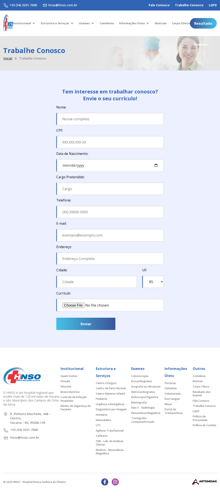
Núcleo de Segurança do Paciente (76, 407)
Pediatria (101, 399)
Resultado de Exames (203, 25)
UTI (98, 425)
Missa (168, 404)
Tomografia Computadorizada (142, 419)
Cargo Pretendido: (70, 177)
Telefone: (63, 200)
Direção (65, 381)
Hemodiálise (103, 420)
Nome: (61, 107)
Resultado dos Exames (202, 393)
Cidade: (61, 270)
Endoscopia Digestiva (144, 397)
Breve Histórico (70, 392)
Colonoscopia (139, 376)
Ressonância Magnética (145, 413)
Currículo (63, 293)
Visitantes (171, 388)
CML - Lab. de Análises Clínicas (109, 442)
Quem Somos (69, 376)
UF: (144, 270)
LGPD (213, 5)
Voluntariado (173, 393)
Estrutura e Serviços (55, 23)
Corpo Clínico (181, 23)
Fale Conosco (159, 5)
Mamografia (139, 402)
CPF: (59, 130)
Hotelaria (101, 415)
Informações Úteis (132, 23)
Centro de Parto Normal (111, 388)
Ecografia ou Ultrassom (145, 386)
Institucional (22, 23)
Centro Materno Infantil (110, 393)
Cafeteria (101, 436)
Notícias (161, 23)
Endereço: (64, 247)
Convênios (107, 23)
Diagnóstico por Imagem (111, 409)
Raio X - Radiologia (143, 407)
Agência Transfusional (110, 430)
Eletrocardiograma (143, 392)
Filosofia (66, 386)
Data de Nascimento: (72, 153)
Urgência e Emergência (110, 404)
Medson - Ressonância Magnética (110, 451)
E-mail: (61, 223)
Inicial (7, 58)
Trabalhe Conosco (189, 5)
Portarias (170, 383)
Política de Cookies (204, 425)
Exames (84, 23)
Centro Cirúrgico (106, 383)
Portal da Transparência (174, 411)
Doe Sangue (172, 399)
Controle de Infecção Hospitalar (74, 398)
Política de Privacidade (200, 418)
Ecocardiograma (141, 381)
